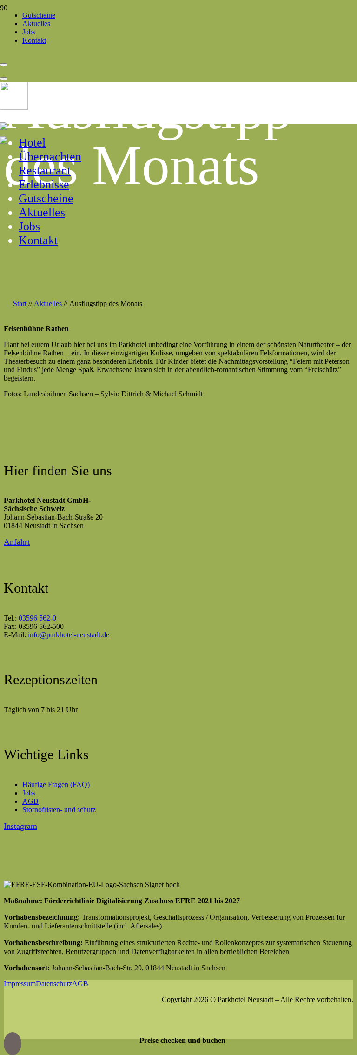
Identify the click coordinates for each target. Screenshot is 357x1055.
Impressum (20, 984)
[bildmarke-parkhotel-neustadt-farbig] (14, 106)
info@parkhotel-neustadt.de (68, 635)
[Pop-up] (3, 64)
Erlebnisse (44, 184)
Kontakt (38, 240)
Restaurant (45, 170)
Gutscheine (46, 198)
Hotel (32, 142)
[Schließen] (3, 78)
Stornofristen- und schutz (59, 810)
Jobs (29, 226)
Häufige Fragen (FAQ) (56, 784)
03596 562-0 (37, 618)
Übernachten (50, 156)
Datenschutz (54, 984)
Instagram (20, 826)
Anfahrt (17, 542)
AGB (30, 801)
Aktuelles (42, 212)
